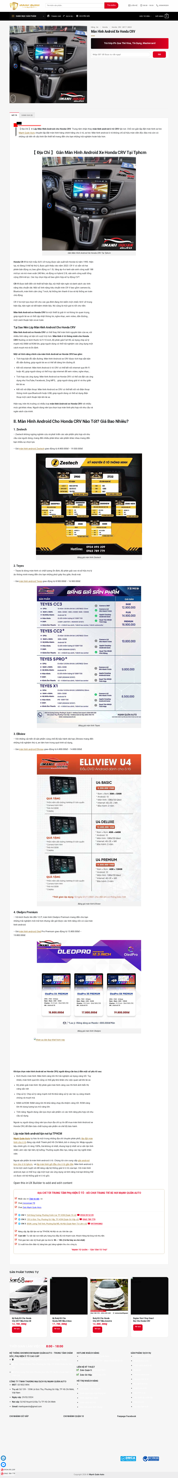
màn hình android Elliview (31, 749)
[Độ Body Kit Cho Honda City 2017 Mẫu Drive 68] (28, 1296)
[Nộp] (111, 5)
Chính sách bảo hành (88, 1398)
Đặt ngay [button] (17, 1329)
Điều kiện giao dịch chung (90, 1407)
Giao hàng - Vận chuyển (89, 1389)
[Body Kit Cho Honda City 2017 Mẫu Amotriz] (109, 1296)
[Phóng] (13, 99)
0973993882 (97, 1224)
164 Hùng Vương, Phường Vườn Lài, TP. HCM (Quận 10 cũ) (51, 1215)
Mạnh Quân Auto (27, 132)
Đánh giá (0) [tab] (27, 115)
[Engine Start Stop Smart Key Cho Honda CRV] (149, 1296)
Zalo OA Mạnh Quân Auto (98, 1356)
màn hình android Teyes (30, 581)
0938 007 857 (99, 1370)
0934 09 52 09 (87, 1215)
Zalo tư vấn (34, 1199)
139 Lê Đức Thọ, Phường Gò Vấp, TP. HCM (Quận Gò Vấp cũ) (53, 1219)
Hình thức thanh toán (88, 1384)
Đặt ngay (138, 1326)
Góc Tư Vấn (144, 16)
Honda (105, 27)
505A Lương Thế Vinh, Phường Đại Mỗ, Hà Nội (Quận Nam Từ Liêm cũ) (57, 1224)
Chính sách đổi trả (87, 1402)
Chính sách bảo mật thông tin (92, 1393)
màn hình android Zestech (31, 448)
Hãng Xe (94, 27)
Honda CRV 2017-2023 (122, 27)
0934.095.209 (9, 1470)
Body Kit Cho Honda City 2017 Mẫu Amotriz (102, 1319)
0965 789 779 (89, 1219)
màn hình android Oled (30, 931)
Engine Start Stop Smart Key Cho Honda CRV (143, 1319)
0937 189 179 (99, 1375)
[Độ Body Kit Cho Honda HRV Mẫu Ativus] (69, 1296)
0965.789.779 (9, 1474)
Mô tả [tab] (14, 115)
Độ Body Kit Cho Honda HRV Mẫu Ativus (62, 1319)
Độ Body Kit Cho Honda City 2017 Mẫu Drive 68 (21, 1319)
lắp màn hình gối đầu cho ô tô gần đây (55, 1164)
